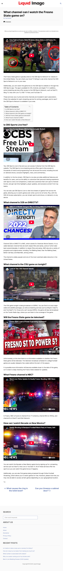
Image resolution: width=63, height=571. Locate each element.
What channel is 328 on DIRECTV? (16, 111)
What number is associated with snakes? (14, 553)
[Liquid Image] (31, 3)
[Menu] (2, 3)
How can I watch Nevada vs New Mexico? (18, 120)
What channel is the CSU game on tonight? (18, 113)
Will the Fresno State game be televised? (18, 115)
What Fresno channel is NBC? (15, 117)
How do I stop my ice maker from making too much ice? (19, 551)
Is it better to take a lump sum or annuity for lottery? (18, 548)
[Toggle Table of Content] (29, 107)
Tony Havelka (8, 18)
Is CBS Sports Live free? (13, 109)
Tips (5, 481)
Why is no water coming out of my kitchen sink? (16, 556)
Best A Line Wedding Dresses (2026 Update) (16, 559)
